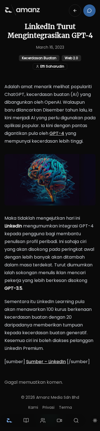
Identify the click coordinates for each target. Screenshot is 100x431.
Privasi (48, 407)
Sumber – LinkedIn (46, 361)
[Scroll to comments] (89, 10)
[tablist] (43, 420)
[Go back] (75, 10)
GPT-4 (56, 133)
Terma (65, 407)
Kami (33, 407)
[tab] (9, 420)
